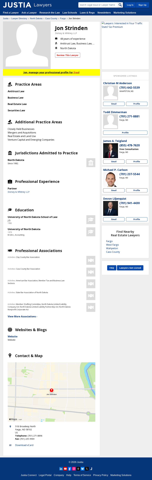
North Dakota (36, 18)
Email (114, 103)
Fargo (63, 18)
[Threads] (78, 469)
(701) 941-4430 (129, 203)
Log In (130, 5)
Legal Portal (45, 475)
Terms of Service (82, 475)
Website (13, 336)
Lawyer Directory (19, 18)
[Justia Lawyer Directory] (17, 5)
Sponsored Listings (125, 76)
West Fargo (112, 244)
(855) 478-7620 (129, 145)
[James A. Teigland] (110, 150)
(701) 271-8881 (129, 116)
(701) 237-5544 (129, 174)
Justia (5, 18)
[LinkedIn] (61, 469)
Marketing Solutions (125, 12)
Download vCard (24, 445)
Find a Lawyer (11, 12)
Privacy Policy (100, 475)
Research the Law (49, 12)
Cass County (51, 18)
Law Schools (69, 12)
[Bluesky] (82, 469)
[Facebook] (69, 469)
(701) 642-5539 (129, 87)
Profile (136, 103)
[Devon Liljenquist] (110, 208)
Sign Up (142, 5)
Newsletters (104, 12)
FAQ (112, 267)
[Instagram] (74, 469)
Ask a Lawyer (29, 12)
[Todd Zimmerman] (110, 121)
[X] (87, 469)
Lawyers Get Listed (130, 267)
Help (68, 475)
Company (59, 475)
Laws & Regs (87, 12)
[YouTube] (65, 469)
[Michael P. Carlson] (110, 179)
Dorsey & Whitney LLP (66, 33)
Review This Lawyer (68, 55)
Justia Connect (29, 475)
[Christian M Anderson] (110, 92)
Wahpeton (112, 248)
